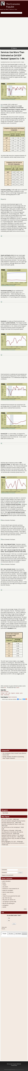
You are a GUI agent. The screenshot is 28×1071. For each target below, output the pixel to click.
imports (13, 693)
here (5, 687)
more (25, 909)
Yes (9, 918)
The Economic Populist (13, 5)
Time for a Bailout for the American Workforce (12, 843)
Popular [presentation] (4, 933)
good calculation (7, 881)
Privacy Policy (14, 1065)
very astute (5, 886)
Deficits (4, 907)
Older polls (4, 927)
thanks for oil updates (8, 890)
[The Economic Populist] (3, 5)
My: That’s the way (7, 898)
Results (3, 928)
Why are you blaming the (9, 903)
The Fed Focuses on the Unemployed (10, 827)
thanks (4, 883)
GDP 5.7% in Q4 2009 (6, 819)
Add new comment (12, 699)
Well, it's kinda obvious (8, 892)
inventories (6, 694)
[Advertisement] (14, 32)
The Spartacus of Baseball (7, 830)
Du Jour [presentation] (11, 933)
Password (4, 872)
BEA (9, 693)
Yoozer (4, 894)
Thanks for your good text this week (11, 896)
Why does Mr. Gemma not (9, 899)
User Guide (5, 813)
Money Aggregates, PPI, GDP (8, 841)
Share (20, 699)
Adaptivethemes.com (19, 1069)
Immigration (5, 905)
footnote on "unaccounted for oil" (11, 888)
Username (4, 869)
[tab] (4, 933)
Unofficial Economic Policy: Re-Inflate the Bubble (13, 838)
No (9, 920)
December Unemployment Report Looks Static (12, 824)
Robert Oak (9, 62)
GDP (6, 693)
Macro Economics (12, 697)
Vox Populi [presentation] (18, 933)
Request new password (7, 875)
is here (17, 687)
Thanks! (4, 885)
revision (17, 693)
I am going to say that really (9, 901)
